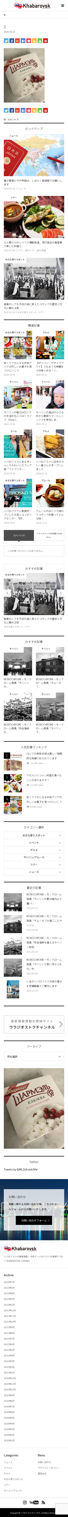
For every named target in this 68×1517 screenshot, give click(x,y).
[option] (35, 600)
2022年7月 (9, 1281)
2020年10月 (10, 1389)
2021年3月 (9, 1361)
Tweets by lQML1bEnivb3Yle (21, 1169)
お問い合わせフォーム (34, 1220)
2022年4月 (9, 1293)
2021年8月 (9, 1332)
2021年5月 (9, 1349)
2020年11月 (10, 1383)
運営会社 (42, 1473)
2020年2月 (9, 1434)
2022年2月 (9, 1298)
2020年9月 (9, 1395)
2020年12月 (10, 1378)
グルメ (34, 850)
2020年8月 (9, 1400)
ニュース (34, 872)
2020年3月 (9, 1429)
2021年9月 (9, 1327)
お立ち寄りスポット (33, 835)
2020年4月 (9, 1423)
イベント (34, 842)
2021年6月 (9, 1344)
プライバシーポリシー (48, 1467)
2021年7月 (9, 1338)
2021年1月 (9, 1372)
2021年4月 (9, 1355)
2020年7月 (9, 1406)
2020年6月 (9, 1412)
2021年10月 (10, 1321)
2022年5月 (9, 1287)
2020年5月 (9, 1417)
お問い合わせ (44, 1462)
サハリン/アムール (34, 857)
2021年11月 (10, 1315)
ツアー (34, 864)
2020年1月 (9, 1440)
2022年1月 (9, 1304)
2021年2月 (9, 1366)
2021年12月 (10, 1310)
